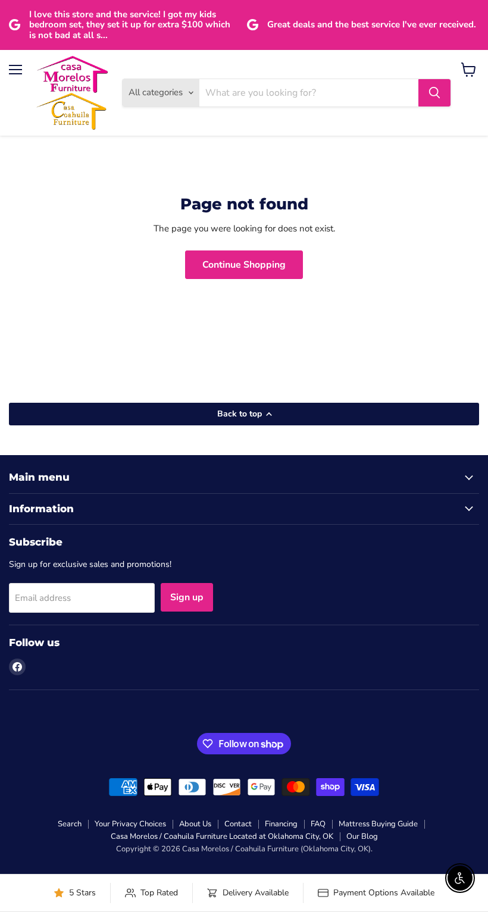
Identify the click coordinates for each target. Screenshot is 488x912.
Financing (281, 824)
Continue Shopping (244, 264)
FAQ (318, 824)
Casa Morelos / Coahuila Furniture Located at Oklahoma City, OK (222, 836)
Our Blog (362, 836)
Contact (238, 824)
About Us (195, 824)
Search (70, 824)
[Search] (434, 92)
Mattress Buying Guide (378, 824)
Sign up (187, 597)
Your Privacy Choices (130, 824)
